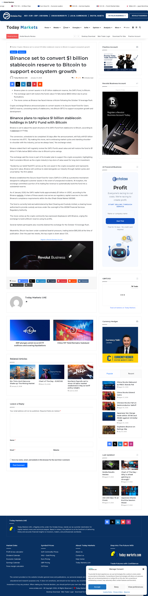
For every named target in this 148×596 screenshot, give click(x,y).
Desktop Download (88, 36)
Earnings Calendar (13, 563)
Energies (76, 28)
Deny (116, 587)
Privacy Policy (118, 592)
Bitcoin (13, 52)
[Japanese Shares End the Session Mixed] (129, 491)
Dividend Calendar (13, 555)
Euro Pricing (45, 559)
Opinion (96, 28)
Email (12, 450)
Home (13, 47)
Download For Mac (119, 36)
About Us (127, 592)
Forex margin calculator (15, 566)
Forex (47, 28)
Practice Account (134, 36)
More (117, 28)
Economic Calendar (13, 559)
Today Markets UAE (21, 78)
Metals (56, 28)
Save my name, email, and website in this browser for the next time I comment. (41, 460)
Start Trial (120, 221)
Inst (66, 28)
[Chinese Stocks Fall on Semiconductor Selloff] (108, 406)
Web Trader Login (104, 36)
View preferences (135, 587)
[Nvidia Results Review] (110, 465)
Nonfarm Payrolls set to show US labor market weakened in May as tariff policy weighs (79, 384)
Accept (97, 587)
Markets (22, 52)
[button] (143, 569)
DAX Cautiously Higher (28, 36)
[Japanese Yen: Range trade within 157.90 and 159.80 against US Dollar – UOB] (108, 416)
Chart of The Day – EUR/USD (51, 381)
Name (12, 440)
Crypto (19, 47)
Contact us (80, 555)
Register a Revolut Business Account (51, 239)
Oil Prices (44, 566)
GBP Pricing (45, 563)
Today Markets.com (83, 563)
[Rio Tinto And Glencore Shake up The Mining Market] (22, 372)
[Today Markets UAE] (22, 27)
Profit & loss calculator (14, 552)
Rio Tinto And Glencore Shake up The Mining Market (22, 382)
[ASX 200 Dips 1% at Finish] (110, 491)
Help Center (80, 559)
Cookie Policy (107, 592)
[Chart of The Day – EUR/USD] (51, 372)
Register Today (120, 90)
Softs (86, 28)
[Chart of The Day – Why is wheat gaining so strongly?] (129, 465)
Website (56, 450)
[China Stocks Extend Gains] (108, 395)
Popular (110, 373)
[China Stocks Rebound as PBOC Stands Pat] (108, 385)
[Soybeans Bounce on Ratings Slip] (108, 430)
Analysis (107, 28)
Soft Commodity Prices (49, 552)
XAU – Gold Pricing (48, 555)
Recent (131, 373)
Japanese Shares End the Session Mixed (128, 500)
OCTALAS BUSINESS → (117, 16)
